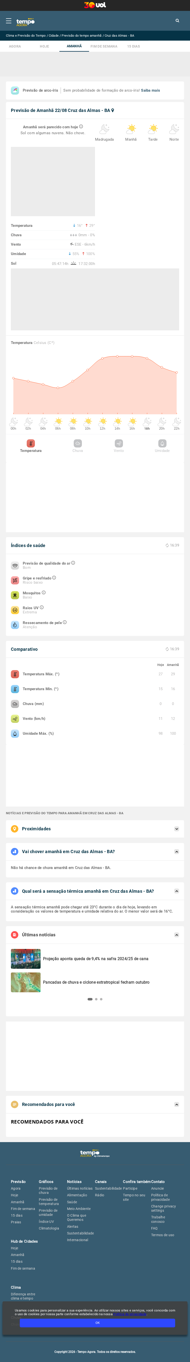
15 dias (133, 46)
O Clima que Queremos (76, 1217)
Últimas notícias (80, 1188)
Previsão (18, 1181)
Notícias (74, 1181)
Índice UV (46, 1222)
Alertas (72, 1227)
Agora (15, 46)
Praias (16, 1222)
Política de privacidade (160, 1197)
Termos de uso (162, 1235)
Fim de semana (104, 46)
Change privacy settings (163, 1208)
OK (97, 1323)
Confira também (137, 1181)
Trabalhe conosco (158, 1219)
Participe (130, 1188)
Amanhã (74, 46)
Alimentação (77, 1195)
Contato (158, 1181)
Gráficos (46, 1181)
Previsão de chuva (48, 1190)
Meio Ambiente (79, 1209)
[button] (90, 999)
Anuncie (157, 1188)
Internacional (77, 1240)
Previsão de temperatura (49, 1202)
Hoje (44, 46)
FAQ (154, 1228)
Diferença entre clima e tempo (23, 1296)
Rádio (99, 1195)
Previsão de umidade (48, 1212)
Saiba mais (150, 90)
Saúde (72, 1202)
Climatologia (49, 1228)
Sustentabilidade (80, 1233)
